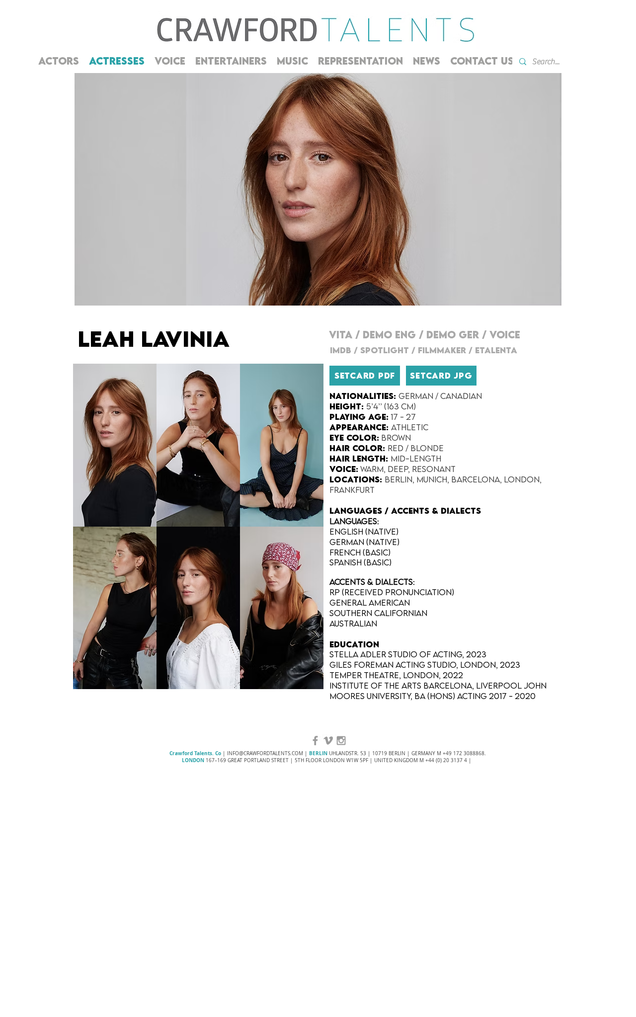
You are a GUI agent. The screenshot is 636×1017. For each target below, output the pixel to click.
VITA (342, 334)
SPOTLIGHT (384, 350)
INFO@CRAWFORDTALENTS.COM (265, 753)
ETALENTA (497, 350)
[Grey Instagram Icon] (341, 740)
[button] (115, 445)
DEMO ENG (389, 334)
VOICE (504, 334)
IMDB (342, 350)
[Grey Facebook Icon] (315, 740)
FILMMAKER (442, 350)
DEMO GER (452, 334)
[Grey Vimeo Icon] (328, 740)
